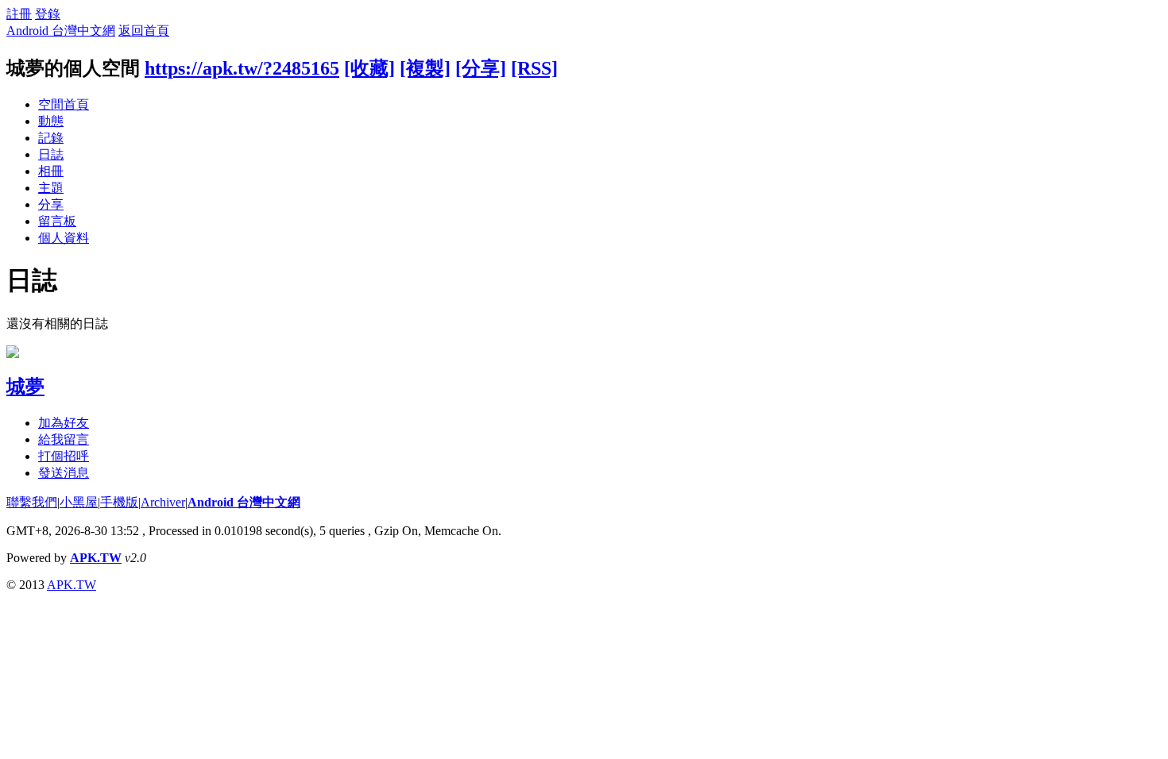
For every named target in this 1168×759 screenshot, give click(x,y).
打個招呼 (63, 456)
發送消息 (63, 473)
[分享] (480, 68)
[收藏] (369, 68)
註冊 (19, 14)
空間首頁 (63, 104)
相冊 (51, 171)
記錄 (51, 137)
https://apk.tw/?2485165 (242, 68)
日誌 (51, 154)
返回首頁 (143, 30)
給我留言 (63, 439)
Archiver (163, 502)
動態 (51, 121)
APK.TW (96, 557)
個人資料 (63, 238)
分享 (51, 204)
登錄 (47, 14)
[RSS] (534, 68)
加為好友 (63, 423)
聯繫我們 (31, 502)
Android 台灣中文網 (60, 30)
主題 (51, 188)
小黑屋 (79, 502)
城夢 (25, 386)
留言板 (57, 221)
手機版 (119, 502)
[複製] (425, 68)
